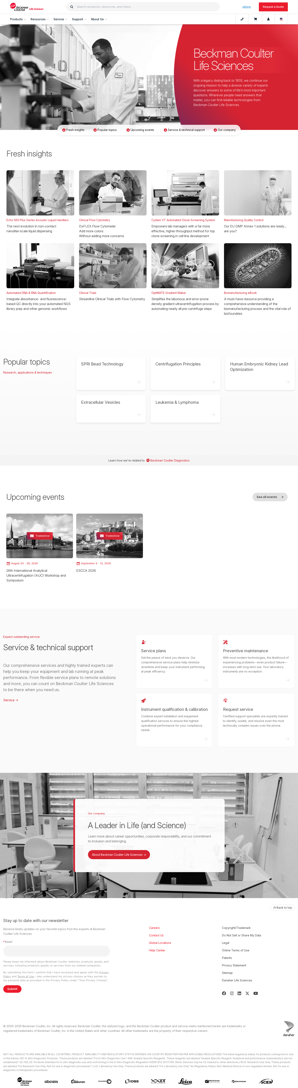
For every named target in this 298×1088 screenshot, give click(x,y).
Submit (12, 989)
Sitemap (227, 972)
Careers (154, 928)
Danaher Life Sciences (237, 980)
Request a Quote (273, 6)
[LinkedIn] (239, 993)
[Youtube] (255, 993)
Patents (227, 957)
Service (10, 700)
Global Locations (160, 943)
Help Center (157, 950)
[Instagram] (232, 993)
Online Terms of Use (235, 950)
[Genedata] (104, 1081)
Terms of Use (25, 976)
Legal (225, 943)
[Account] (268, 19)
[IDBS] (131, 1081)
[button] (71, 6)
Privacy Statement (234, 965)
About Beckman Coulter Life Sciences (119, 854)
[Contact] (242, 19)
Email (7, 941)
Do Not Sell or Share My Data (241, 935)
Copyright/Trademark (236, 928)
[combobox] (143, 7)
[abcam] (51, 1081)
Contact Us (156, 935)
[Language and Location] (281, 19)
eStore (246, 6)
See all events (270, 497)
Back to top (284, 907)
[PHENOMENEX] (239, 1081)
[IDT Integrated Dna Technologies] (158, 1081)
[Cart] (255, 19)
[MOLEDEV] (212, 1081)
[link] (39, 548)
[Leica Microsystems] (185, 1082)
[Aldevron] (78, 1081)
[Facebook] (224, 993)
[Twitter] (247, 993)
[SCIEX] (265, 1081)
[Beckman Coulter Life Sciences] (26, 6)
